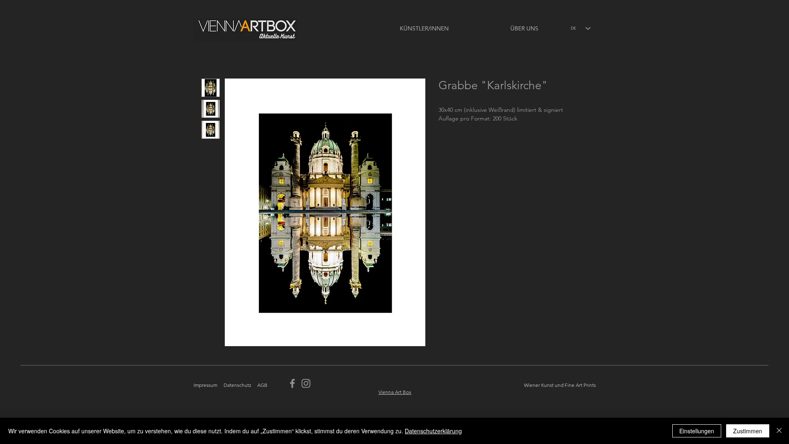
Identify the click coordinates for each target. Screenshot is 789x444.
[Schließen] (779, 430)
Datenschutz (237, 385)
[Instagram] (306, 383)
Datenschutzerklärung (433, 431)
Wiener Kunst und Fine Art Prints (560, 385)
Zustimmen (747, 431)
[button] (399, 28)
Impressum (205, 385)
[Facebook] (292, 383)
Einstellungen (696, 431)
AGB (262, 385)
